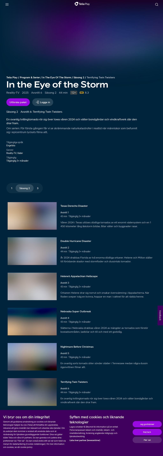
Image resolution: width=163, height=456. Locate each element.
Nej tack (147, 432)
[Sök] (156, 4)
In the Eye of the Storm (56, 77)
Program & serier (30, 77)
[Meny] (7, 4)
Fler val (147, 440)
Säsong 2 (79, 77)
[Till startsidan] (82, 4)
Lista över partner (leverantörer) (85, 440)
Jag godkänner (147, 424)
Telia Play (12, 77)
